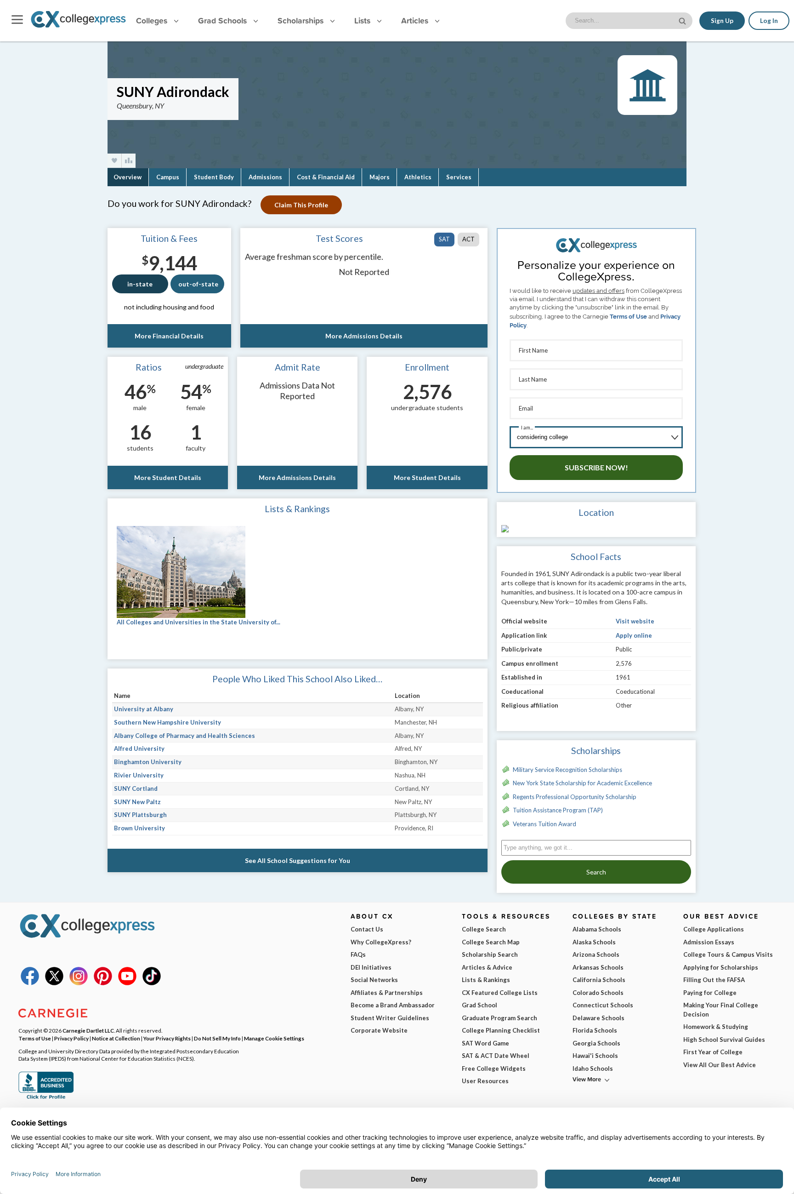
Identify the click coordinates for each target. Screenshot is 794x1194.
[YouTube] (127, 983)
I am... (527, 427)
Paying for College (710, 992)
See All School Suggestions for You (297, 860)
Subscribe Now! (596, 467)
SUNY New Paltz (137, 802)
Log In (769, 20)
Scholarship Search (490, 954)
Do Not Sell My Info (217, 1038)
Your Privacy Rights (167, 1038)
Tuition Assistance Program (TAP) (558, 810)
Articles (416, 20)
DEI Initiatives (371, 967)
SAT (444, 239)
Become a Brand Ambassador (393, 1005)
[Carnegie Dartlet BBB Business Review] (46, 1098)
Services (458, 177)
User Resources (485, 1081)
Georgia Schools (596, 1043)
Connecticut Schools (603, 1005)
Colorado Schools (598, 992)
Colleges (151, 20)
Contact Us (367, 929)
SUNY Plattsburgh (140, 814)
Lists (363, 20)
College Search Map (491, 942)
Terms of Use (628, 316)
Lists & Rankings (486, 979)
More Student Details (167, 477)
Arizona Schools (596, 954)
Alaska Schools (594, 942)
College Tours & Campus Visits (728, 954)
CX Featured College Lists (500, 992)
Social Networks (374, 979)
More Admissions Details (364, 336)
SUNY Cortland (136, 788)
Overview (127, 177)
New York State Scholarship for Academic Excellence (582, 783)
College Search (484, 929)
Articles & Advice (487, 967)
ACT (468, 239)
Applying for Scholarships (720, 967)
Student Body (214, 177)
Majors (379, 177)
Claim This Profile (301, 205)
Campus (167, 177)
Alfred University (139, 748)
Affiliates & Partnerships (387, 992)
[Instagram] (78, 983)
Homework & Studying (715, 1026)
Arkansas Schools (598, 967)
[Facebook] (29, 983)
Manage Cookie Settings (274, 1038)
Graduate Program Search (499, 1018)
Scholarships (302, 20)
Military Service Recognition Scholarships (567, 769)
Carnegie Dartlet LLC (88, 1030)
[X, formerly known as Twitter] (54, 983)
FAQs (358, 954)
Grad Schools (223, 20)
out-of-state (198, 284)
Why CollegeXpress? (381, 942)
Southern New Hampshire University (167, 722)
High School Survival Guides (724, 1039)
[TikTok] (151, 983)
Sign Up (722, 20)
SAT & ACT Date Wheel (495, 1055)
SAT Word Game (485, 1043)
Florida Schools (595, 1030)
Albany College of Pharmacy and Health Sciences (184, 735)
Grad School (479, 1005)
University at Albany (143, 709)
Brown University (139, 828)
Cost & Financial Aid (326, 177)
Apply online (634, 635)
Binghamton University (147, 762)
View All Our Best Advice (719, 1064)
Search (596, 872)
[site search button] (683, 20)
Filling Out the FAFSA (714, 979)
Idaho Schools (593, 1068)
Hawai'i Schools (595, 1055)
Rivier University (139, 775)
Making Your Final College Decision (720, 1009)
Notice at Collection (116, 1038)
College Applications (713, 929)
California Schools (599, 979)
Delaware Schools (598, 1018)
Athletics (417, 177)
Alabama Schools (597, 929)
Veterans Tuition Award (544, 824)
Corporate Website (379, 1030)
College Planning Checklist (501, 1030)
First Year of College (713, 1052)
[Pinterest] (102, 983)
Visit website (635, 621)
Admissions (265, 177)
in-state (140, 284)
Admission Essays (708, 942)
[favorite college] (114, 161)
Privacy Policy (71, 1038)
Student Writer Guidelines (390, 1018)
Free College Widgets (494, 1068)
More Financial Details (169, 336)
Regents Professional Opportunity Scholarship (574, 796)
